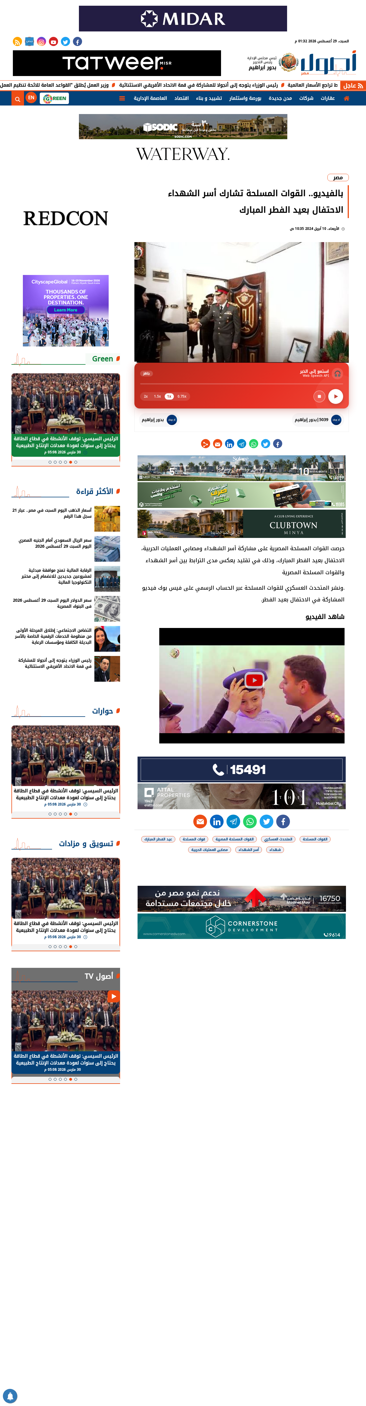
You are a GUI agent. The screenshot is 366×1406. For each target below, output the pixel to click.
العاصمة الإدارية (150, 98)
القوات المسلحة (315, 839)
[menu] (122, 98)
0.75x (182, 396)
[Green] (54, 98)
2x (146, 396)
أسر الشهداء (248, 850)
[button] (75, 462)
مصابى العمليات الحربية (209, 850)
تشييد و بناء (209, 98)
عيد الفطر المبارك (158, 839)
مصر (338, 177)
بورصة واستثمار (245, 98)
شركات (306, 98)
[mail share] (217, 443)
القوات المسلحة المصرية (235, 839)
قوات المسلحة (194, 839)
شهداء (275, 850)
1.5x (157, 396)
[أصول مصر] (328, 63)
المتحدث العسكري (278, 839)
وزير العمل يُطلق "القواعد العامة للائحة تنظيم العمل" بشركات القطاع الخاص (81, 85)
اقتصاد (181, 98)
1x (169, 396)
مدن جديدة (280, 98)
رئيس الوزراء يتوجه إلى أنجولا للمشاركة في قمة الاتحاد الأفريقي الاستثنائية (250, 85)
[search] (17, 98)
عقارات (328, 98)
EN (31, 97)
